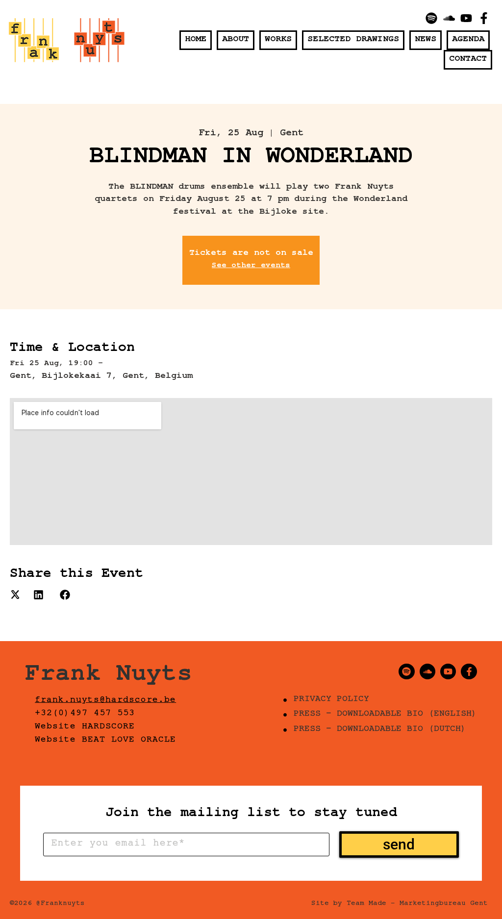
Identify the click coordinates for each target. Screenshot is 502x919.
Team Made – (371, 904)
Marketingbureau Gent (444, 904)
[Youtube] (466, 18)
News (425, 40)
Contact (468, 59)
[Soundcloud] (449, 18)
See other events (251, 266)
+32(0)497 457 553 (85, 714)
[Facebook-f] (484, 18)
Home (195, 40)
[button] (15, 597)
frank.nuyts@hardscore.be (105, 700)
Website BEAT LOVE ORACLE (105, 740)
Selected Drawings (353, 40)
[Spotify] (431, 18)
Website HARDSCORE (85, 727)
